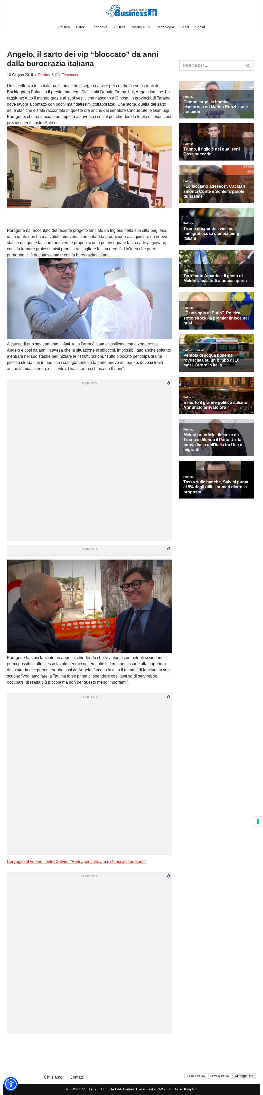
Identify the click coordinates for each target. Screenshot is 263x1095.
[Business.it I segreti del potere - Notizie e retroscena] (131, 11)
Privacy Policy (219, 1076)
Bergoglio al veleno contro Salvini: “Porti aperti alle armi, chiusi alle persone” (76, 861)
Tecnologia (165, 27)
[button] (11, 1084)
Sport (184, 27)
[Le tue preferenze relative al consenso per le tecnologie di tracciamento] (258, 821)
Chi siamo (53, 1077)
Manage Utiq (244, 1076)
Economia (99, 27)
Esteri (80, 27)
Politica (64, 27)
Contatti (77, 1077)
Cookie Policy (195, 1076)
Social (200, 27)
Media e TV (141, 27)
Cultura (120, 27)
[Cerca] (248, 65)
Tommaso (70, 75)
